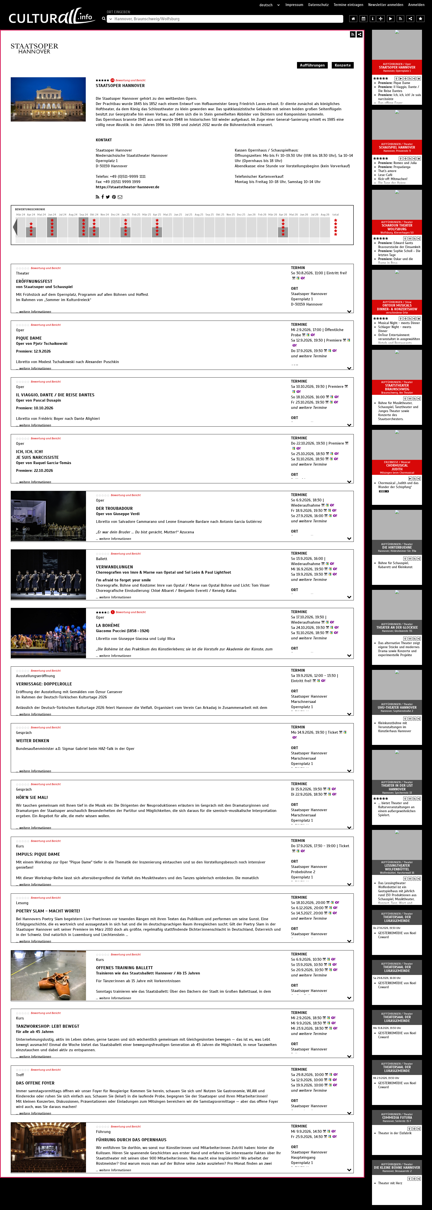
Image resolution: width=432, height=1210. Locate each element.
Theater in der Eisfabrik (395, 1133)
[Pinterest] (114, 197)
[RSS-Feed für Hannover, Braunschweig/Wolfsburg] (400, 18)
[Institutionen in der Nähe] (406, 79)
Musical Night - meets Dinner (399, 323)
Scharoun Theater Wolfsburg (397, 227)
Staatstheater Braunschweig (397, 387)
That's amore (387, 171)
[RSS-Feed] (353, 34)
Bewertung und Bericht (131, 80)
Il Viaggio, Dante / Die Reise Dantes (398, 89)
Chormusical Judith (397, 467)
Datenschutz (318, 5)
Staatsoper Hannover (397, 67)
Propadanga (394, 167)
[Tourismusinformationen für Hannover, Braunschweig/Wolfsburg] (373, 18)
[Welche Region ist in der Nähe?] (380, 18)
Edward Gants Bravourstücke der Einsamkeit (399, 245)
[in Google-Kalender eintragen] (297, 278)
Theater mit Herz (390, 1183)
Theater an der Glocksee (397, 627)
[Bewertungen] (419, 79)
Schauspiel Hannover (397, 147)
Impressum (294, 5)
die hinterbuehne (397, 547)
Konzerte (343, 65)
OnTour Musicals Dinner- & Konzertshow (397, 307)
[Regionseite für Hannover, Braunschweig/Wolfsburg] (353, 18)
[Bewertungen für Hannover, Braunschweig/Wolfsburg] (420, 18)
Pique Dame (394, 83)
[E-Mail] (120, 197)
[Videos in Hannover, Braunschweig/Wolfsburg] (390, 18)
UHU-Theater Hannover (397, 707)
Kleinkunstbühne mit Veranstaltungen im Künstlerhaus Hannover (394, 727)
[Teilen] (359, 34)
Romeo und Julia (397, 163)
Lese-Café (385, 175)
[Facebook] (102, 197)
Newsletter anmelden (385, 5)
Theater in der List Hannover (397, 787)
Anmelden (416, 5)
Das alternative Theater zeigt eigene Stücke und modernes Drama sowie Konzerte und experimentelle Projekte (399, 649)
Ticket (333, 732)
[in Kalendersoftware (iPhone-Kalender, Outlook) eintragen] (293, 278)
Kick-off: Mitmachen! (393, 179)
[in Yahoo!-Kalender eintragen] (302, 278)
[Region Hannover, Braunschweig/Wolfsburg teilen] (410, 18)
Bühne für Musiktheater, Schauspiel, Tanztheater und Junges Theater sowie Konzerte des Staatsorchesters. (398, 411)
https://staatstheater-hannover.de (127, 187)
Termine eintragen (348, 5)
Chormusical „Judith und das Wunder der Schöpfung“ (398, 485)
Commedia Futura (397, 1117)
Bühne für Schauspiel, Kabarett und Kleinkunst (395, 565)
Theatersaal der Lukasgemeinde (397, 919)
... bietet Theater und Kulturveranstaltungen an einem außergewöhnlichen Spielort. (397, 809)
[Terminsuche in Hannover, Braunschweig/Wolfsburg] (364, 18)
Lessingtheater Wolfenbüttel (397, 867)
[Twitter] (108, 197)
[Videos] (401, 79)
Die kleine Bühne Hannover (397, 1167)
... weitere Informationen (33, 312)
